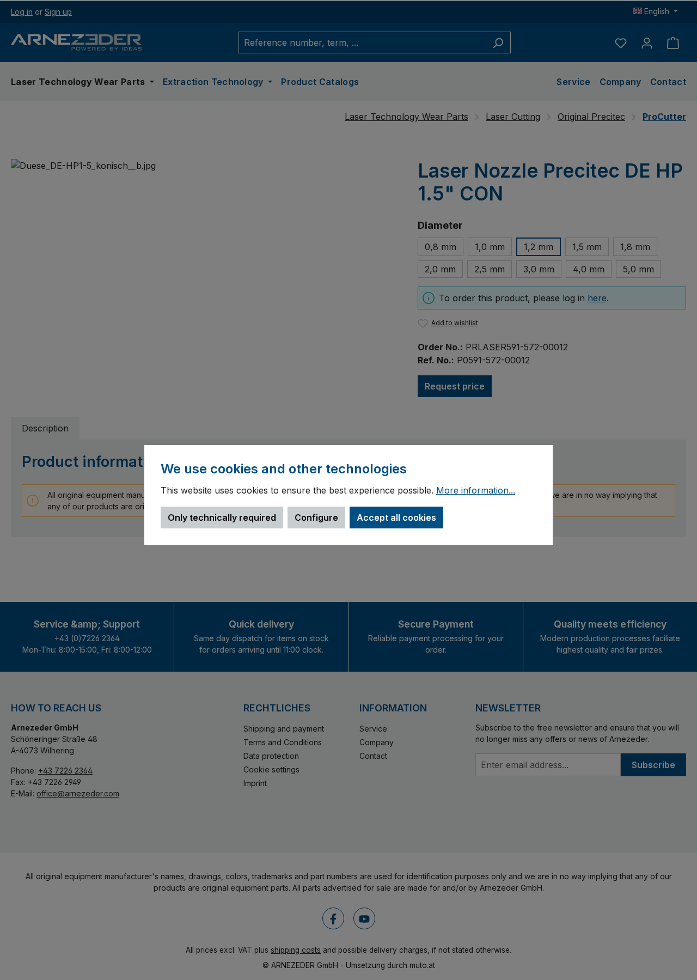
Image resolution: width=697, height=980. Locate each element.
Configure (316, 517)
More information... (475, 491)
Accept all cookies (396, 517)
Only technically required (222, 517)
